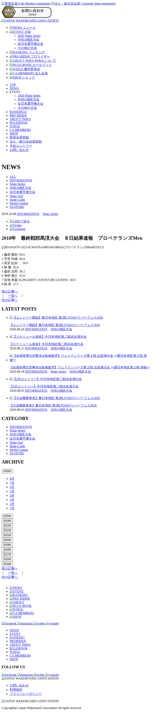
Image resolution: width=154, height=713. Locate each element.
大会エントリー (21, 145)
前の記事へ (10, 291)
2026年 (7, 471)
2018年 (7, 549)
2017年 (7, 554)
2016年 (7, 559)
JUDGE (15, 126)
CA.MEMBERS (20, 130)
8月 (12, 478)
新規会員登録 (19, 137)
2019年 (7, 544)
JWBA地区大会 (28, 39)
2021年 (7, 535)
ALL (13, 177)
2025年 (7, 515)
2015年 (7, 564)
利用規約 (16, 689)
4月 (12, 495)
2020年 (7, 540)
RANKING (17, 637)
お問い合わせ (19, 150)
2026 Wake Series (29, 36)
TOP (13, 84)
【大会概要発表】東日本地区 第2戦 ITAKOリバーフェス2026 (53, 405)
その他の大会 (27, 48)
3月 (12, 499)
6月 (12, 487)
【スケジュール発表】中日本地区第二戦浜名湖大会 (46, 344)
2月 (12, 504)
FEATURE (17, 207)
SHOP (14, 133)
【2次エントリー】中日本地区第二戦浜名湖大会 (44, 386)
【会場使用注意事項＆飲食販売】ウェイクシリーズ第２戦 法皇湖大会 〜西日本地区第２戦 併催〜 (80, 367)
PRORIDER (18, 641)
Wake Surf (16, 196)
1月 (12, 508)
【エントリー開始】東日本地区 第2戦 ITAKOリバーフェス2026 (55, 325)
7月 (12, 483)
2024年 (7, 520)
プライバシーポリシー (26, 694)
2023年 (7, 525)
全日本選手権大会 (30, 44)
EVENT (15, 634)
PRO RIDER (18, 115)
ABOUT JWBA (20, 119)
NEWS (14, 88)
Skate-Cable (17, 199)
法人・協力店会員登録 (26, 141)
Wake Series (17, 184)
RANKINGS (18, 112)
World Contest (19, 203)
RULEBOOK (19, 122)
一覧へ (13, 295)
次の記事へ (10, 300)
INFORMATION (21, 180)
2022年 (7, 530)
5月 (12, 491)
